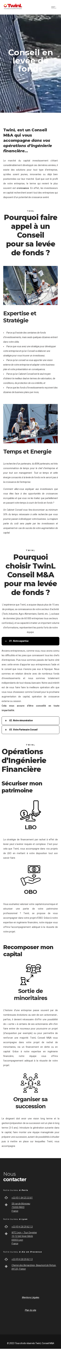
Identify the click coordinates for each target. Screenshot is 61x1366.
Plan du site (30, 1310)
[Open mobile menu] (54, 7)
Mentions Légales (30, 1297)
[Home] (13, 10)
